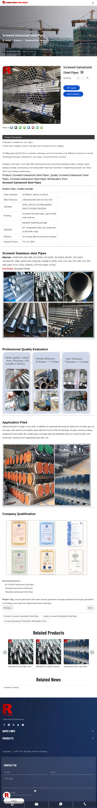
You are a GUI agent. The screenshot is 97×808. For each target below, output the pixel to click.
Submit (14, 800)
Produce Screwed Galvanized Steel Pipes (21, 616)
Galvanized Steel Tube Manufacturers (76, 666)
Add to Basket (73, 94)
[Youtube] (18, 725)
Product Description (13, 137)
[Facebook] (4, 725)
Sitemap (43, 751)
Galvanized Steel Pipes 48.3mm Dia (20, 666)
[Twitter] (13, 725)
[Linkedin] (9, 725)
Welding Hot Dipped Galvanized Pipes (48, 666)
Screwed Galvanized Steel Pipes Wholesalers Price (25, 621)
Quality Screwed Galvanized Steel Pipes (60, 616)
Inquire (73, 88)
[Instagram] (23, 725)
